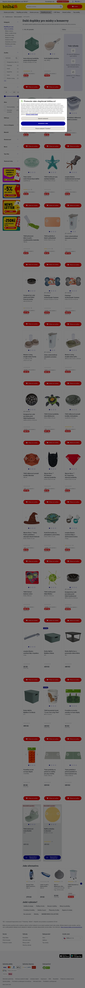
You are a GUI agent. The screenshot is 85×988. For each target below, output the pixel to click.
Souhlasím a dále (43, 123)
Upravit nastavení (43, 118)
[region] (43, 115)
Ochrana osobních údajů (32, 114)
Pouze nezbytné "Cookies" (43, 128)
